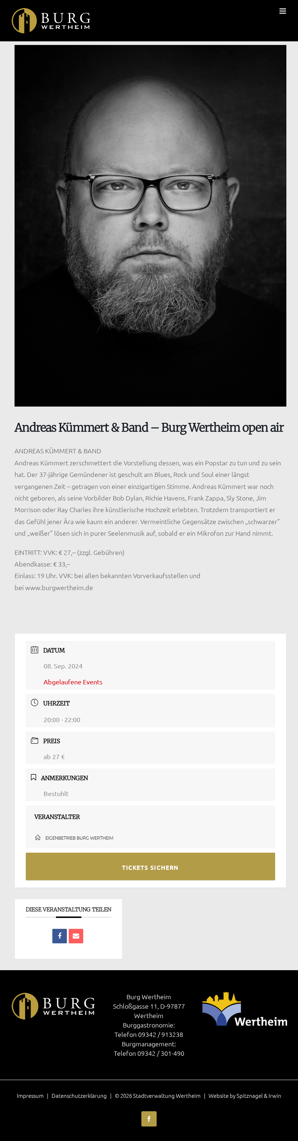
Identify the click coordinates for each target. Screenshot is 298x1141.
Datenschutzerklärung (79, 1095)
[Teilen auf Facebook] (59, 936)
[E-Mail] (76, 936)
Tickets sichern (150, 867)
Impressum (30, 1095)
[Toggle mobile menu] (283, 11)
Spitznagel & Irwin (259, 1095)
